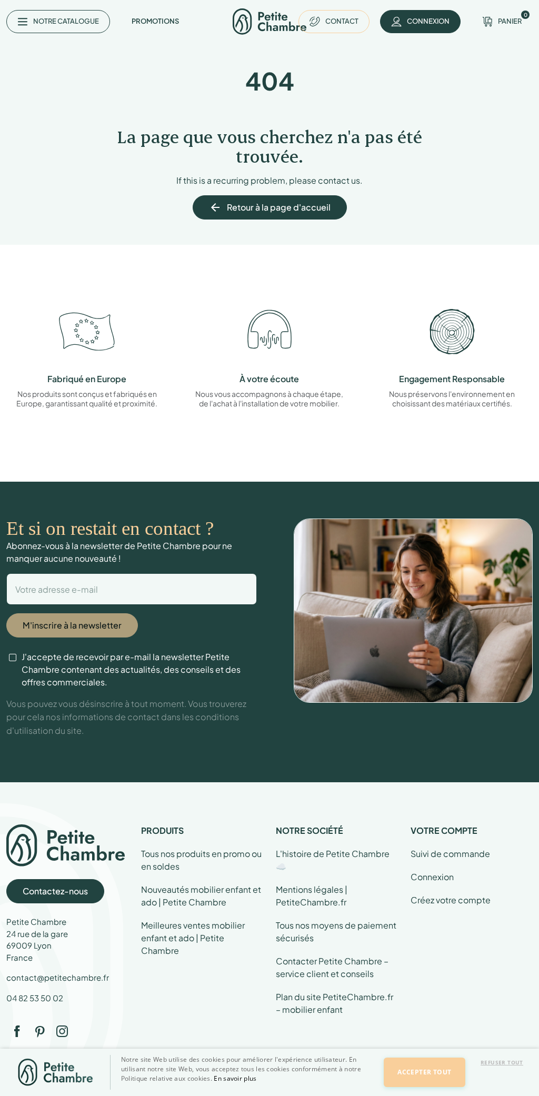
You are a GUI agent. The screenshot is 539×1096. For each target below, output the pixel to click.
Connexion (432, 876)
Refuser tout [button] (502, 1062)
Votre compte (444, 830)
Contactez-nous (55, 890)
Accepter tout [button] (424, 1072)
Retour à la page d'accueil (270, 207)
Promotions (155, 21)
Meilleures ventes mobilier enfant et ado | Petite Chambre (193, 938)
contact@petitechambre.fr (57, 977)
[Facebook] (16, 1031)
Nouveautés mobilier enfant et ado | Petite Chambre (201, 896)
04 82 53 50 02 (34, 998)
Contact (341, 21)
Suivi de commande (450, 853)
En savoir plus (235, 1078)
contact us (339, 180)
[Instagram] (62, 1031)
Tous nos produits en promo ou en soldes (201, 860)
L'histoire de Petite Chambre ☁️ (333, 860)
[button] (246, 1087)
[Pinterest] (39, 1031)
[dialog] (269, 1072)
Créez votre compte (451, 899)
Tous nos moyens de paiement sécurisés (336, 931)
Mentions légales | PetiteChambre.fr (311, 896)
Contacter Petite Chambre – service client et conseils (332, 967)
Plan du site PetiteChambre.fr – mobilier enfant (334, 1003)
